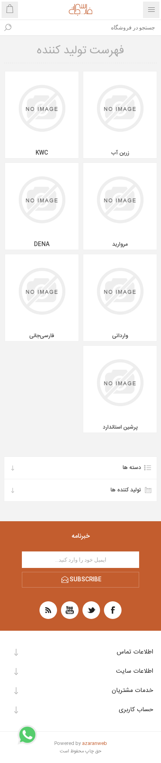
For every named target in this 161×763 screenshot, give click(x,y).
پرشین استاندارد (120, 427)
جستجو (8, 27)
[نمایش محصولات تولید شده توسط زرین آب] (120, 108)
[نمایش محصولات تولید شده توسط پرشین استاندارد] (120, 383)
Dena (42, 244)
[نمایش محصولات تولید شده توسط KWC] (42, 108)
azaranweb (94, 743)
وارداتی (120, 336)
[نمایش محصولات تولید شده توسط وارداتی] (120, 291)
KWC (42, 153)
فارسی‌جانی (41, 336)
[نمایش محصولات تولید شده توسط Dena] (42, 200)
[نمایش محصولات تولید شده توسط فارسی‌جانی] (42, 291)
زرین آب (120, 153)
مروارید (120, 244)
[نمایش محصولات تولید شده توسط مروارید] (120, 200)
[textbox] (88, 27)
